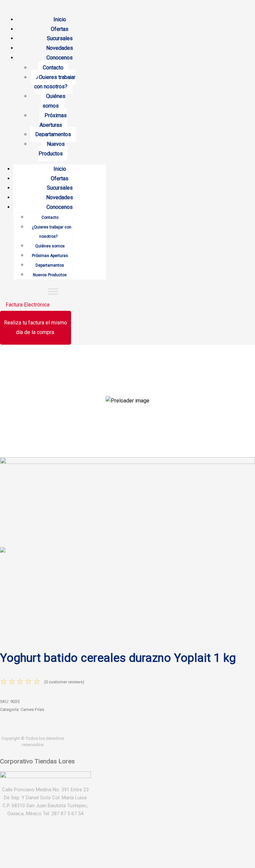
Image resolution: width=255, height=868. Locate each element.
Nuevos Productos (52, 149)
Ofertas (59, 29)
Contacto (53, 67)
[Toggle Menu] (53, 292)
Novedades (59, 48)
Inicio (59, 19)
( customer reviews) (64, 681)
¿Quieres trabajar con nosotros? (54, 82)
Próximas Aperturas (53, 120)
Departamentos (53, 134)
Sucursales (60, 38)
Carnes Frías (32, 709)
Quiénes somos (53, 101)
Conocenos (59, 57)
